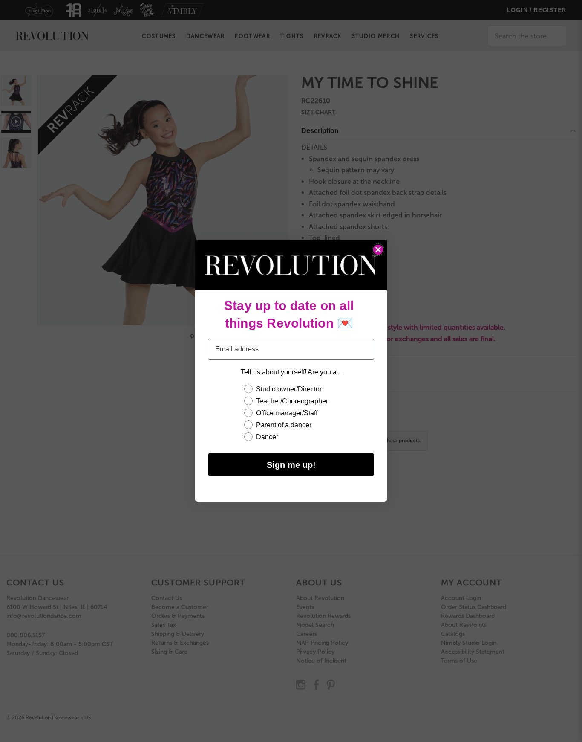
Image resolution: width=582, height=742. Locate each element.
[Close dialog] (378, 249)
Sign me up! (291, 465)
